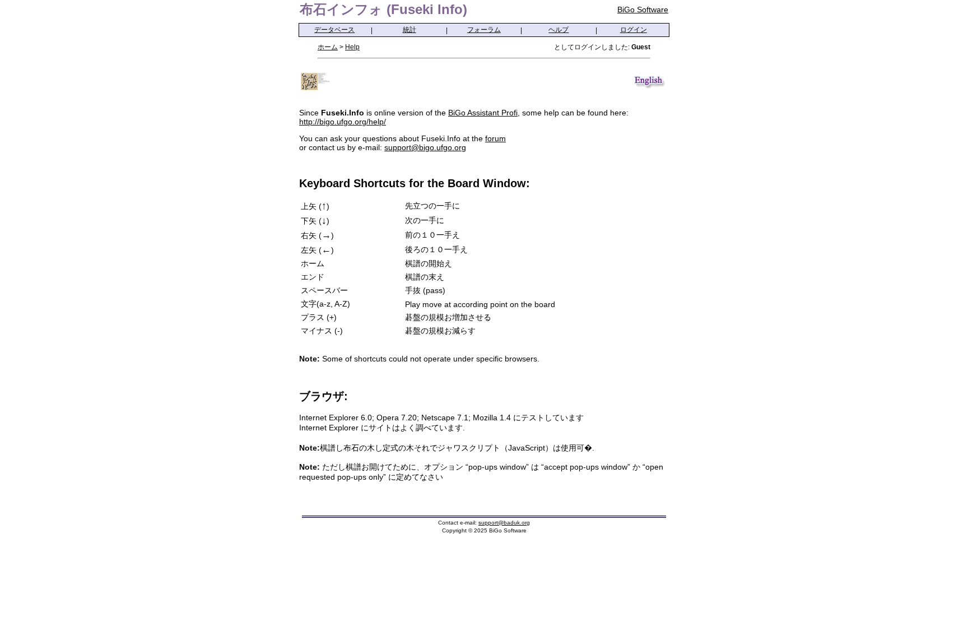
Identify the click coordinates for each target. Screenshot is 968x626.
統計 (409, 30)
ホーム (328, 47)
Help (352, 47)
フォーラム (484, 30)
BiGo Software (642, 9)
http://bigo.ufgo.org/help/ (342, 121)
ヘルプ (558, 30)
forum (495, 138)
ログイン (633, 30)
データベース (334, 30)
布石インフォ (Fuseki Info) (383, 9)
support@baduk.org (504, 523)
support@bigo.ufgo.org (425, 147)
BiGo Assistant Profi (483, 112)
